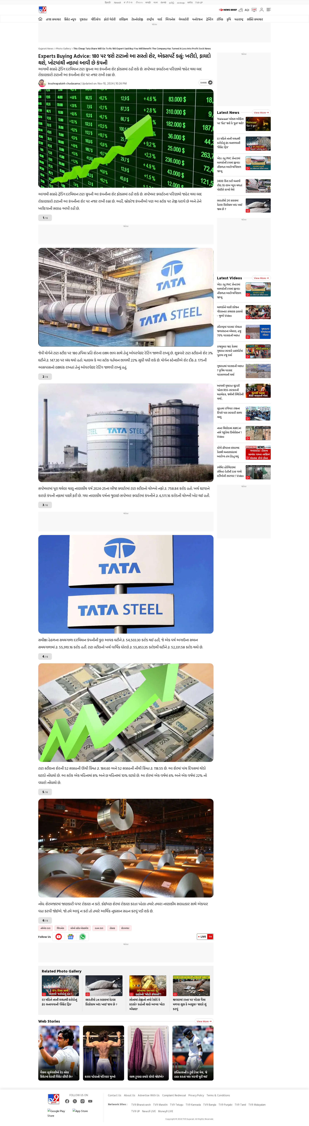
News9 (117, 2)
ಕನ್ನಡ (128, 2)
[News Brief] (228, 9)
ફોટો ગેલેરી (110, 19)
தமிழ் (171, 2)
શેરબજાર (125, 928)
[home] (40, 19)
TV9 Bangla (209, 1105)
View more (203, 1021)
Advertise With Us (149, 1095)
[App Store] (83, 1113)
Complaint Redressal (174, 1095)
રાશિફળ (123, 19)
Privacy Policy (196, 1095)
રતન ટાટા (99, 928)
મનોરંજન (197, 19)
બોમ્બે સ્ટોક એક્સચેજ (79, 928)
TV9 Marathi (160, 1105)
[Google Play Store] (58, 1113)
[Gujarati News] (42, 9)
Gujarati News (45, 48)
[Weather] (242, 10)
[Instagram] (82, 1101)
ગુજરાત (83, 19)
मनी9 (190, 2)
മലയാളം (181, 2)
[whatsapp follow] (83, 936)
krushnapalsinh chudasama (64, 83)
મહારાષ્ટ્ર (238, 19)
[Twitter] (75, 1101)
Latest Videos (229, 278)
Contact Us (114, 1095)
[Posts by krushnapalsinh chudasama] (42, 83)
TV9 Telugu (176, 1105)
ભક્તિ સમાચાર (255, 19)
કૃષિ (229, 19)
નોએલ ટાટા (45, 928)
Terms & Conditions (218, 1095)
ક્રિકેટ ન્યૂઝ (70, 19)
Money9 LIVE (165, 1111)
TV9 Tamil (240, 1105)
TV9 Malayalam (257, 1105)
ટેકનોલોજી (137, 19)
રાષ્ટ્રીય (150, 19)
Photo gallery (63, 48)
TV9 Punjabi (225, 1105)
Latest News (228, 112)
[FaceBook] (67, 1101)
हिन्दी (108, 2)
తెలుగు (139, 2)
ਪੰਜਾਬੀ (163, 2)
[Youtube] (59, 936)
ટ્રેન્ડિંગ (209, 19)
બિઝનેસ (170, 19)
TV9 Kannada (193, 1105)
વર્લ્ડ (159, 19)
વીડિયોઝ (95, 19)
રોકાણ (112, 928)
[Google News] (71, 936)
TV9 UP (135, 1111)
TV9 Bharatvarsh (141, 1105)
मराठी (148, 2)
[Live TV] (253, 9)
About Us (129, 1095)
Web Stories (49, 1021)
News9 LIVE (149, 1111)
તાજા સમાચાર (53, 19)
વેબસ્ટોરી (184, 19)
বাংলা (156, 2)
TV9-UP (199, 2)
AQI (247, 10)
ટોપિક (220, 19)
